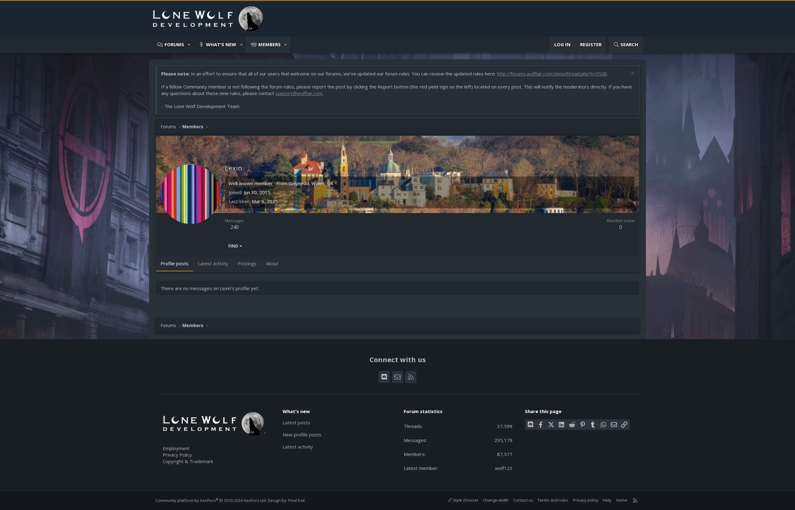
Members (269, 44)
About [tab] (272, 263)
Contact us (523, 500)
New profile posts (302, 434)
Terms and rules (553, 500)
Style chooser (465, 500)
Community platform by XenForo (211, 500)
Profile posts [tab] (175, 263)
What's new (221, 44)
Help (607, 500)
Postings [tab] (247, 263)
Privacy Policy (177, 455)
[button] (189, 44)
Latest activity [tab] (213, 263)
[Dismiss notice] (631, 74)
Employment (176, 448)
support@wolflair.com (298, 93)
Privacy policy (585, 500)
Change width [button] (496, 500)
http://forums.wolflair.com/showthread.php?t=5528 (552, 74)
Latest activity (298, 447)
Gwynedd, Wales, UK (311, 183)
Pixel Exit (296, 500)
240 (234, 227)
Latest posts (296, 422)
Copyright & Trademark (188, 461)
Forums (174, 44)
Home (621, 500)
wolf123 (503, 468)
